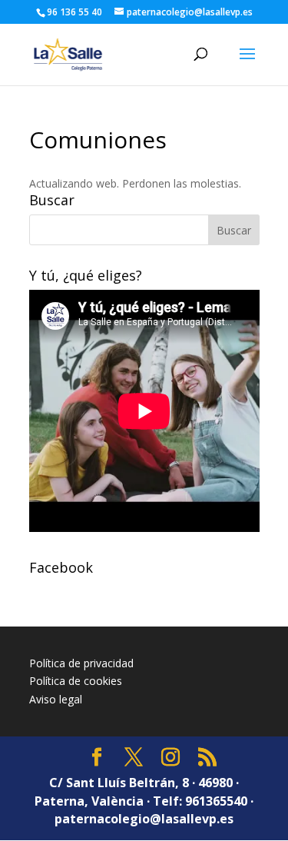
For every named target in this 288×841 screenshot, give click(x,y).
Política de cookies (75, 680)
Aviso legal (55, 699)
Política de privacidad (81, 663)
